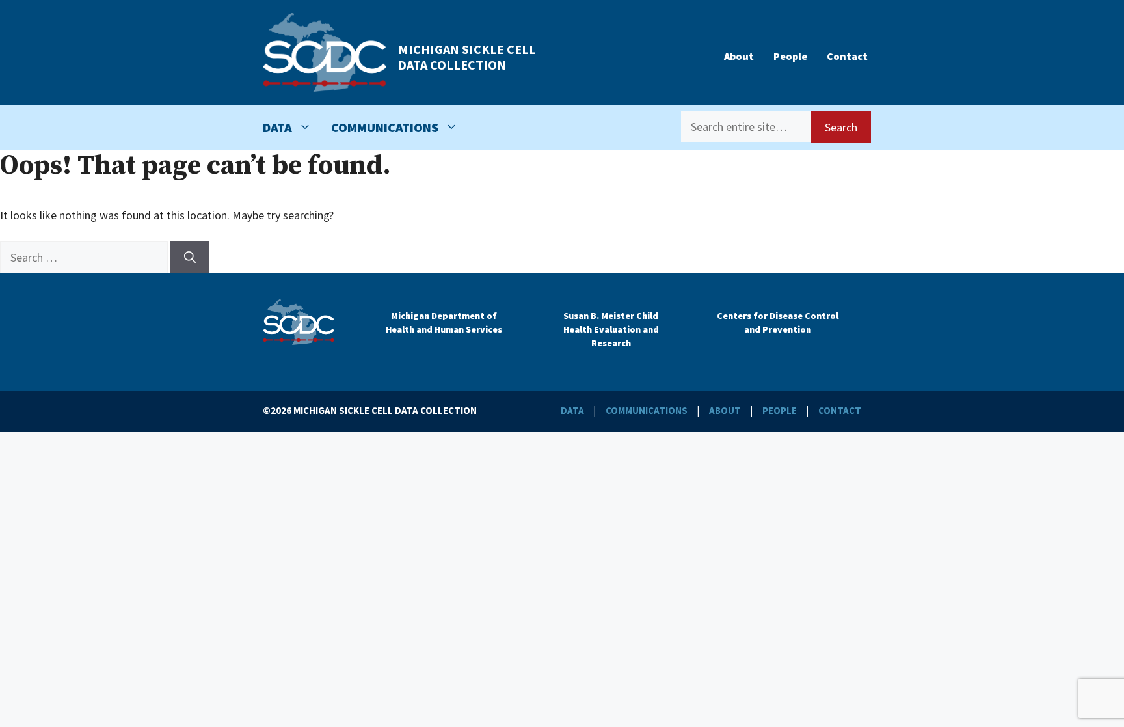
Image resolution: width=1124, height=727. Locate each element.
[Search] (189, 257)
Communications (384, 127)
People (790, 55)
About (739, 55)
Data (277, 127)
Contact (847, 55)
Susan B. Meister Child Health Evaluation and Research (611, 329)
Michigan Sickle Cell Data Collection (467, 57)
